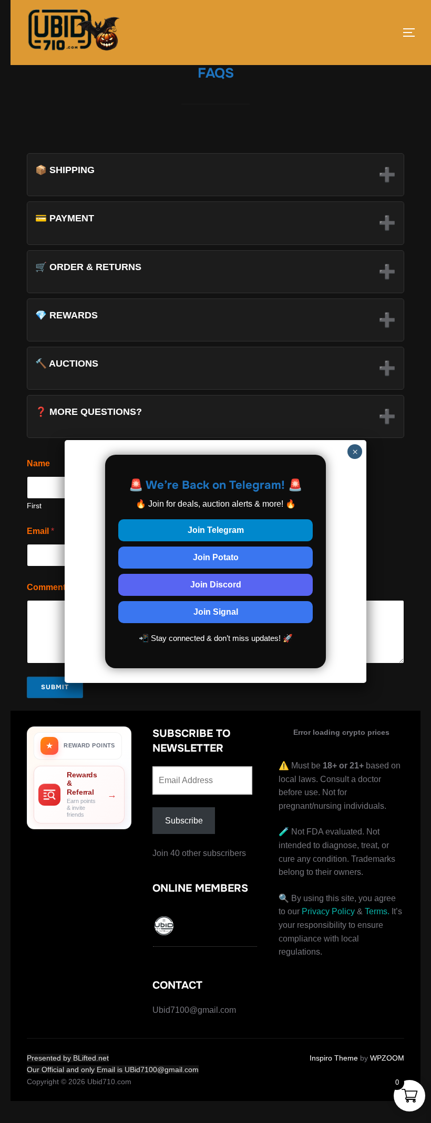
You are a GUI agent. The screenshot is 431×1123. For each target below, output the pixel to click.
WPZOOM (387, 1058)
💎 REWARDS (215, 319)
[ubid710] (164, 927)
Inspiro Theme (334, 1058)
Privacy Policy (328, 911)
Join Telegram (216, 530)
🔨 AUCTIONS (215, 367)
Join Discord (215, 584)
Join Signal (215, 611)
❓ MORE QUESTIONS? (215, 415)
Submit (55, 687)
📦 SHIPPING (215, 174)
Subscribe (184, 820)
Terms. (377, 911)
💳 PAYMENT (215, 222)
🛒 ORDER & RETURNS (215, 271)
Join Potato (216, 557)
